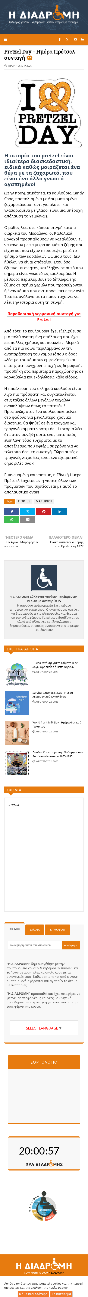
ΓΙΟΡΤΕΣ (24, 501)
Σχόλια (35, 930)
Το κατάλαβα (61, 1294)
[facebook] (60, 39)
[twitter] (67, 39)
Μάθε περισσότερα (33, 1294)
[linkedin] (82, 39)
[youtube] (75, 39)
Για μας (14, 929)
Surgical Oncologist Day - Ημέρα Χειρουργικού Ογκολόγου (52, 695)
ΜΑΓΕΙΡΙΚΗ (44, 501)
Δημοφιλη (57, 930)
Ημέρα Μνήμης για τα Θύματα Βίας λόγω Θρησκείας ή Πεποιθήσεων (55, 665)
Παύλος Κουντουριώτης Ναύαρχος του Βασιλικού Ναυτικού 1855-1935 (57, 754)
